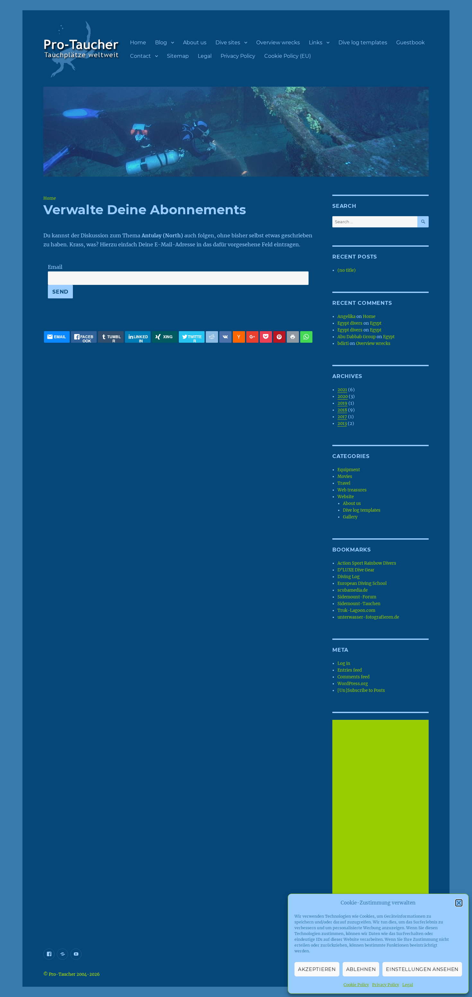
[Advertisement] (381, 816)
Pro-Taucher (62, 974)
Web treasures (352, 490)
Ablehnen (361, 969)
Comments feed (353, 677)
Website (345, 496)
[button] (459, 903)
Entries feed (349, 670)
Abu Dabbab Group (356, 337)
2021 (342, 390)
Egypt (375, 323)
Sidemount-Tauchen (358, 603)
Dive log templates (362, 43)
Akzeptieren (317, 969)
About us (194, 43)
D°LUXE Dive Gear (355, 570)
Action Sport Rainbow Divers (366, 563)
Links (315, 43)
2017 (342, 416)
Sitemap (178, 56)
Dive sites (227, 43)
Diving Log (348, 576)
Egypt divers (350, 323)
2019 (342, 403)
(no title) (346, 270)
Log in (343, 663)
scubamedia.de (352, 590)
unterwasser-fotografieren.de (368, 617)
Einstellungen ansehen (422, 969)
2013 (342, 423)
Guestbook (410, 43)
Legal (407, 984)
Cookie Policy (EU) (287, 56)
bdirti (343, 343)
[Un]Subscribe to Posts (361, 690)
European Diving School (362, 583)
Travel (343, 483)
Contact (140, 56)
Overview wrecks (278, 43)
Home (138, 43)
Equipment (348, 469)
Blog (161, 43)
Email (55, 267)
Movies (344, 476)
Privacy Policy (385, 984)
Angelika (346, 316)
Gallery (350, 517)
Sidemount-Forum (356, 597)
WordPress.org (352, 683)
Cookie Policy (356, 984)
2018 (342, 410)
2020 (342, 396)
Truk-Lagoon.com (356, 610)
